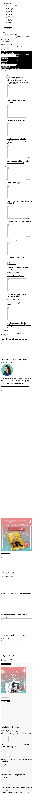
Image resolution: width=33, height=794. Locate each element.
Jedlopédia (7, 28)
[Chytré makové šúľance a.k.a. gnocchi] (12, 356)
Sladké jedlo (10, 16)
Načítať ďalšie (4, 660)
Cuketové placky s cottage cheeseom (13, 775)
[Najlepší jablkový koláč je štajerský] (16, 652)
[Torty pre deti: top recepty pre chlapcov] (16, 97)
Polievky (9, 13)
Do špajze (10, 10)
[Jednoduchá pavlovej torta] (16, 117)
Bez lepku (10, 6)
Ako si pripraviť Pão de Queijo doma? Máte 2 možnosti (18, 162)
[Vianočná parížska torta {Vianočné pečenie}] (16, 590)
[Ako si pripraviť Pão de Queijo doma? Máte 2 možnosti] (18, 157)
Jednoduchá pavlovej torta (16, 120)
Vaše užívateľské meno (22, 36)
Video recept (10, 22)
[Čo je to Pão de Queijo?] (13, 272)
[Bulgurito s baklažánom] (16, 254)
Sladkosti (9, 17)
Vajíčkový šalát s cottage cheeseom (19, 221)
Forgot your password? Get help (9, 60)
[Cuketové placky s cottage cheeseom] (7, 771)
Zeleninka (10, 24)
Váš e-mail (19, 46)
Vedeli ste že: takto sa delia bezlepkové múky (16, 295)
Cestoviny (10, 8)
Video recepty (8, 27)
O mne (6, 30)
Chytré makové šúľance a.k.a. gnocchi (14, 359)
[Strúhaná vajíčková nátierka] (18, 236)
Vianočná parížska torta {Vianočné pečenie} (16, 593)
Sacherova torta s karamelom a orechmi (14, 614)
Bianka (2, 362)
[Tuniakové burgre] (18, 179)
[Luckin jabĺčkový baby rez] (16, 569)
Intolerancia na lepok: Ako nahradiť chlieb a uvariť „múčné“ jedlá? (19, 141)
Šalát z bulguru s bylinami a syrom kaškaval (16, 787)
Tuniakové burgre (13, 183)
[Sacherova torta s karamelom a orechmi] (16, 611)
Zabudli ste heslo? (5, 41)
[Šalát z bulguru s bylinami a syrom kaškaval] (18, 197)
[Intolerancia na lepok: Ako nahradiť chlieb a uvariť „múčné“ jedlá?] (15, 135)
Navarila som (7, 3)
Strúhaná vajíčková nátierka (17, 240)
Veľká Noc (10, 19)
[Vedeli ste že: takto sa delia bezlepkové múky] (16, 291)
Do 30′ (6, 25)
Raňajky (9, 14)
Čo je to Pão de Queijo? (15, 276)
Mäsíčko (9, 11)
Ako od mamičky (12, 5)
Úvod (2, 335)
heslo (17, 38)
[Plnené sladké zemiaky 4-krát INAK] (16, 631)
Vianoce (9, 20)
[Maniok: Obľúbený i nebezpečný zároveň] (11, 264)
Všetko (9, 77)
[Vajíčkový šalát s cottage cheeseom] (18, 218)
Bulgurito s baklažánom (15, 257)
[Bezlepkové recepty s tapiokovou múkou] (15, 299)
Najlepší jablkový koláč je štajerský (13, 656)
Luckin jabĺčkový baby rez (10, 573)
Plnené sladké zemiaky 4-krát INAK (13, 635)
